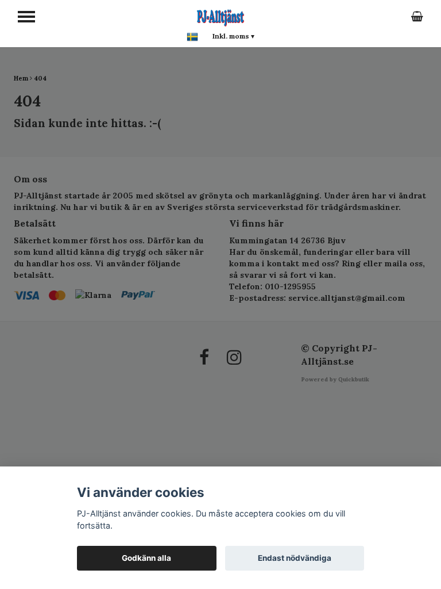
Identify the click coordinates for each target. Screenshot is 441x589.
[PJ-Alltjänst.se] (220, 16)
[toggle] (26, 16)
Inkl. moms (233, 36)
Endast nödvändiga (294, 558)
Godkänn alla (146, 558)
